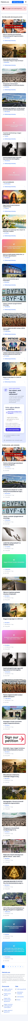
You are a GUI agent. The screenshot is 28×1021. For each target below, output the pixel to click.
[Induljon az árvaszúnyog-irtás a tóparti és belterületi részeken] (14, 226)
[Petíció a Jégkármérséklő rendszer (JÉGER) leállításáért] (14, 324)
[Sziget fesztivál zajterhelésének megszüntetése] (14, 201)
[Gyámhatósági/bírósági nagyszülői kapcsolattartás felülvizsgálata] (14, 153)
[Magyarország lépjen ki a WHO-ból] (14, 373)
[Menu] (25, 2)
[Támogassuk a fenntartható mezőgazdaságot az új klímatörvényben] (14, 80)
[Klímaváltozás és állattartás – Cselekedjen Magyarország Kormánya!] (14, 55)
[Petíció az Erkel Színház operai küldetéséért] (14, 275)
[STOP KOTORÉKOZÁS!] (14, 177)
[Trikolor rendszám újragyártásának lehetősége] (14, 299)
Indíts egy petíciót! (17, 2)
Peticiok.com (5, 2)
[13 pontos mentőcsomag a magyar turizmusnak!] (14, 129)
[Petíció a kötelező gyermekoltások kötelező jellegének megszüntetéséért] (14, 30)
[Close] (24, 8)
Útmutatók (5, 986)
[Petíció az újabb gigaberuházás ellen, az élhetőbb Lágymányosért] (14, 250)
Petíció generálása (14, 429)
